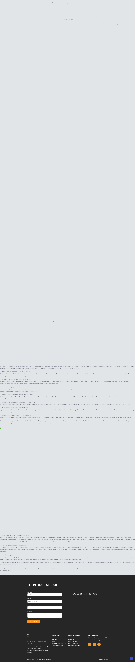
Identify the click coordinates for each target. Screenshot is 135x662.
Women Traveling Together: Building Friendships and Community (20, 387)
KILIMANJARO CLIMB (73, 639)
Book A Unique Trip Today (59, 643)
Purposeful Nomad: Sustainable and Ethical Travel (16, 379)
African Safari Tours (73, 643)
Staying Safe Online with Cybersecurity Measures (15, 535)
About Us (54, 639)
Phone (29, 598)
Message (29, 611)
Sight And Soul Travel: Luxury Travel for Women (15, 407)
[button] (67, 364)
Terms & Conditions (57, 645)
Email (29, 605)
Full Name (30, 592)
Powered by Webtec (102, 659)
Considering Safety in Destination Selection (14, 545)
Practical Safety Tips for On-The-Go (11, 555)
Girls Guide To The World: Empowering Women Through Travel (19, 402)
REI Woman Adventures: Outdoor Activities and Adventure (18, 364)
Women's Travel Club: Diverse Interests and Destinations (17, 394)
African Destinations (74, 641)
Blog (53, 641)
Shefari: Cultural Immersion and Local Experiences (16, 371)
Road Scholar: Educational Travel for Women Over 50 (16, 415)
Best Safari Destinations (74, 645)
